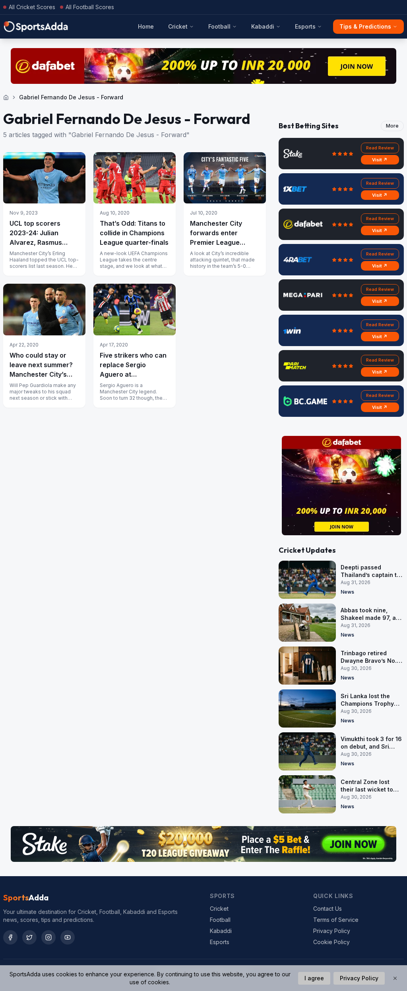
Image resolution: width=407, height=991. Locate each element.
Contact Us (327, 908)
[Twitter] (29, 937)
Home (146, 26)
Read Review (380, 148)
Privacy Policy (331, 930)
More (392, 126)
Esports (305, 26)
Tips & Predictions (365, 26)
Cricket (178, 26)
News (347, 592)
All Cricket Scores (32, 7)
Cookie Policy (331, 942)
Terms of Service (336, 919)
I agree (314, 978)
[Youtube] (67, 937)
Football (219, 26)
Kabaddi (262, 26)
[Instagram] (48, 937)
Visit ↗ (380, 160)
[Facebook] (10, 937)
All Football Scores (90, 7)
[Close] (395, 978)
